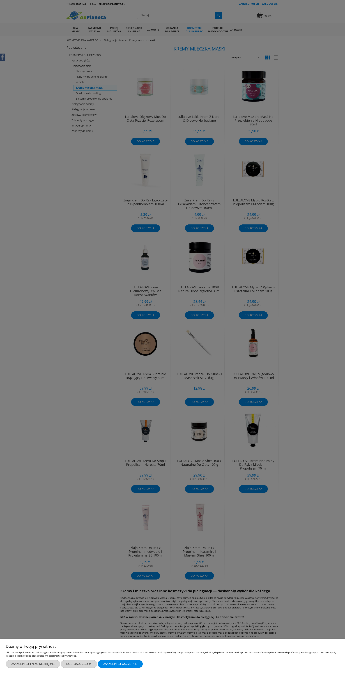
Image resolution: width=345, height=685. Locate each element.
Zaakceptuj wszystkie (120, 663)
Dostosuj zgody (79, 663)
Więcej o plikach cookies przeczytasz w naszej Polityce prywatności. (41, 655)
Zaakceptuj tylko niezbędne (33, 663)
